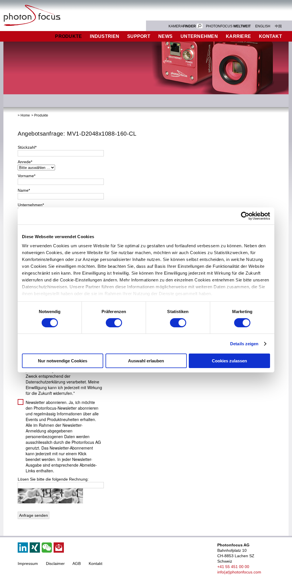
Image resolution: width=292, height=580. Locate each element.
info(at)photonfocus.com (239, 572)
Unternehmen (199, 36)
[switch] (114, 322)
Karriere (238, 36)
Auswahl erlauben (146, 360)
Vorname (26, 175)
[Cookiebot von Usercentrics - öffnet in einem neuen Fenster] (245, 216)
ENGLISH (262, 26)
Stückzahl (27, 147)
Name (24, 190)
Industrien (104, 36)
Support (138, 36)
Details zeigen (244, 343)
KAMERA (182, 26)
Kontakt (95, 563)
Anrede (25, 162)
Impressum (28, 563)
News (165, 36)
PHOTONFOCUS (228, 26)
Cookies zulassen (229, 360)
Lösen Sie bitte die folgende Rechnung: (53, 479)
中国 (278, 26)
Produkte (68, 36)
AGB (76, 563)
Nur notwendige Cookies (62, 360)
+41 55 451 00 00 (233, 566)
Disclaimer (55, 563)
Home (25, 115)
